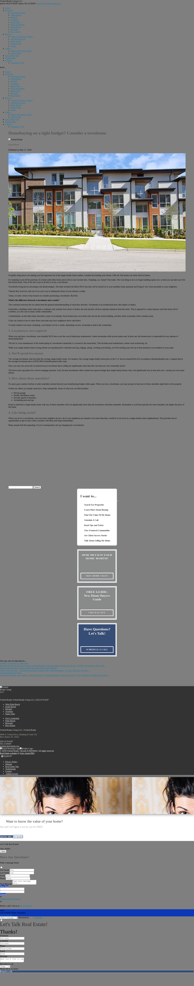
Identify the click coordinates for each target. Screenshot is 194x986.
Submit (3, 894)
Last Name (4, 873)
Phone (2, 878)
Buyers (8, 34)
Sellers (8, 48)
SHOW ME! (6, 836)
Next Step (4, 886)
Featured (9, 10)
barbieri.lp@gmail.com (9, 746)
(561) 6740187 (9, 3)
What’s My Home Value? (21, 51)
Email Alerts (16, 44)
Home (7, 8)
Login (13, 46)
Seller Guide (16, 53)
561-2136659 (27, 3)
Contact (8, 60)
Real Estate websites (8, 753)
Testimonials (10, 58)
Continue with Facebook (10, 899)
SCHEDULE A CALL (97, 649)
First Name (4, 870)
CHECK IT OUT (97, 613)
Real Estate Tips (12, 56)
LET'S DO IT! (6, 915)
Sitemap (8, 764)
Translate (38, 917)
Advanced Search (18, 39)
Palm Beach (16, 27)
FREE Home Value (97, 576)
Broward (14, 29)
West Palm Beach (18, 13)
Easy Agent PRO (27, 753)
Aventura (14, 20)
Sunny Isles (15, 22)
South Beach (16, 15)
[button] (97, 67)
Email (2, 875)
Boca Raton (15, 32)
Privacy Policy (11, 762)
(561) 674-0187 (6, 741)
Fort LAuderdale (18, 25)
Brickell (14, 17)
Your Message (6, 884)
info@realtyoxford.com (48, 3)
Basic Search (16, 41)
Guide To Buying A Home (22, 36)
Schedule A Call (17, 63)
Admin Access (11, 774)
